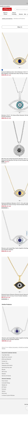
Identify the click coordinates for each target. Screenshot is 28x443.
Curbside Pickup (6, 383)
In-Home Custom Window (8, 395)
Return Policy (5, 363)
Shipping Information (7, 365)
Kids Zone (4, 393)
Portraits (4, 389)
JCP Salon (4, 387)
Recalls (3, 369)
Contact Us (4, 361)
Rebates (4, 373)
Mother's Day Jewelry (13, 347)
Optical (3, 391)
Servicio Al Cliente (6, 375)
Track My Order (6, 355)
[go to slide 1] (19, 67)
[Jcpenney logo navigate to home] (7, 9)
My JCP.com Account (7, 357)
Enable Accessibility (5, 6)
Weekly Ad (4, 385)
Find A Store (5, 380)
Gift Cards (4, 371)
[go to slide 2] (20, 67)
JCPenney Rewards (6, 359)
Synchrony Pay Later (7, 367)
